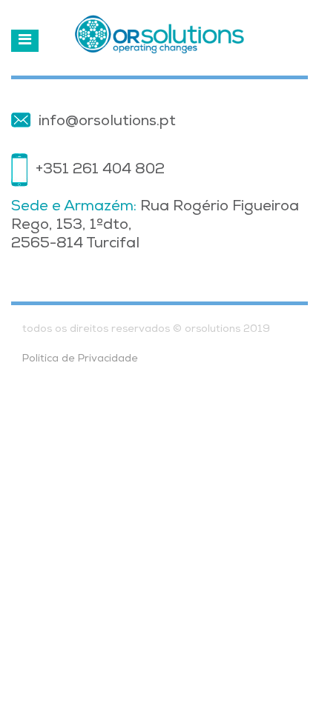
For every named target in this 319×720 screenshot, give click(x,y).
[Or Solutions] (159, 34)
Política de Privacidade (80, 358)
